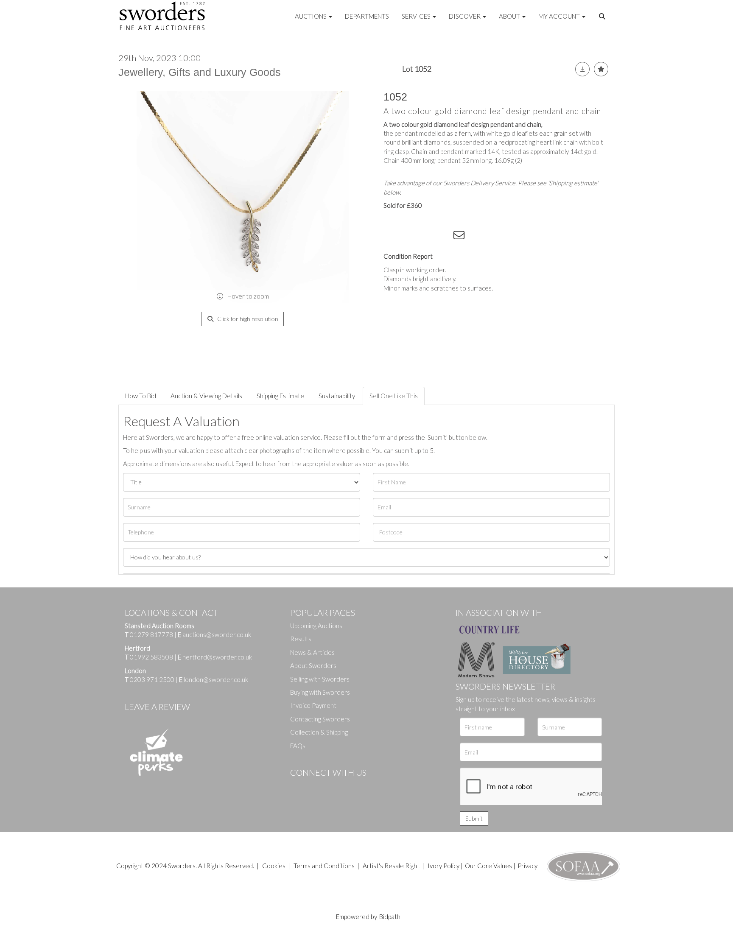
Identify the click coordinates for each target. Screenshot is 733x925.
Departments (367, 16)
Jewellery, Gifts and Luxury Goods (199, 72)
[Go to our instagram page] (443, 236)
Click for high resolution (247, 318)
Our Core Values (488, 865)
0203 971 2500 (152, 679)
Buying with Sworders (320, 692)
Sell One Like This (393, 396)
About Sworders (313, 665)
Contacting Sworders (320, 719)
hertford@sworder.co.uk (217, 657)
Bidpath (389, 916)
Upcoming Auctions (316, 625)
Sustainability (337, 396)
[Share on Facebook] (391, 236)
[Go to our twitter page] (316, 787)
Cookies (273, 865)
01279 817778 (151, 634)
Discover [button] (465, 16)
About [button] (510, 16)
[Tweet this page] (409, 236)
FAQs (297, 745)
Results (300, 639)
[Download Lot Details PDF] (582, 69)
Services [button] (417, 16)
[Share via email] (460, 236)
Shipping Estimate (280, 396)
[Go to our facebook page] (298, 787)
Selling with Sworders (320, 679)
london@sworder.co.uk (213, 679)
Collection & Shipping (319, 732)
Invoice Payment (313, 705)
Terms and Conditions (325, 865)
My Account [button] (559, 16)
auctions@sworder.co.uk (214, 634)
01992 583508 (151, 657)
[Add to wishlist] (601, 69)
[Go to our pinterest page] (333, 787)
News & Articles (312, 652)
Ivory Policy (443, 865)
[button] (603, 16)
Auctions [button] (311, 16)
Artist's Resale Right (391, 865)
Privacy (527, 865)
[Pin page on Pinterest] (426, 236)
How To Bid (140, 396)
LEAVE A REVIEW (157, 706)
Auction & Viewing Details (206, 396)
